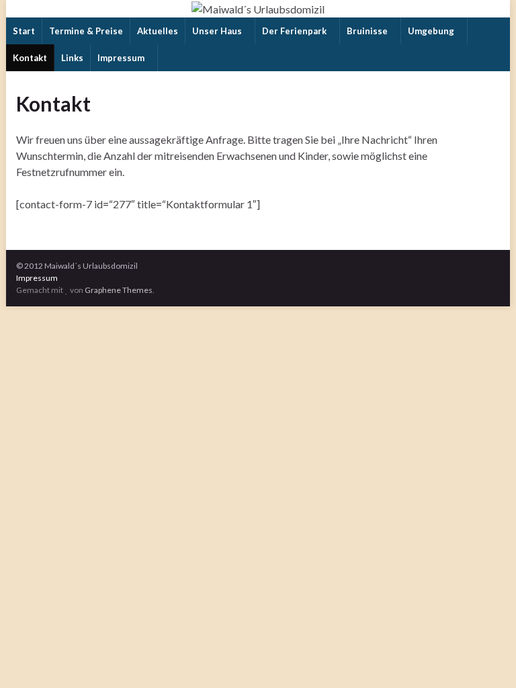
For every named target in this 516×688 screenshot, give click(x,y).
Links (72, 57)
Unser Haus (218, 31)
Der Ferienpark (295, 31)
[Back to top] (486, 658)
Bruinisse (368, 31)
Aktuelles (157, 31)
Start (24, 31)
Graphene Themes (119, 290)
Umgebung (432, 31)
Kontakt (30, 57)
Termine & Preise (86, 31)
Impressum (121, 57)
